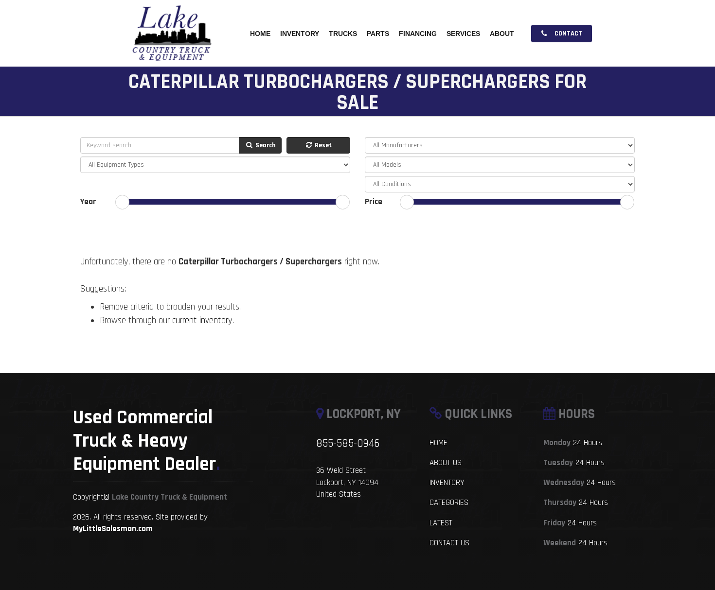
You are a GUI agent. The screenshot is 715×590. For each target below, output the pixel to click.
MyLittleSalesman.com (113, 528)
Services (463, 33)
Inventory (299, 33)
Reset (322, 145)
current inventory (202, 320)
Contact (567, 33)
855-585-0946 (347, 443)
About (502, 33)
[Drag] (122, 202)
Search (264, 145)
